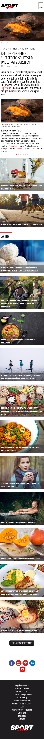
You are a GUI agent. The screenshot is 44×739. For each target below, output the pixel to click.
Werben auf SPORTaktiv (22, 701)
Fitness (14, 49)
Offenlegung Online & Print (22, 704)
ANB (22, 707)
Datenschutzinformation (22, 691)
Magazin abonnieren (22, 685)
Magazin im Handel (22, 688)
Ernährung (28, 49)
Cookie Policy (22, 697)
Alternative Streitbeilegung (22, 710)
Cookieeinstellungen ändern (22, 694)
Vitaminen (18, 148)
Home (4, 49)
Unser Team (22, 713)
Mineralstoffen (14, 146)
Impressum (22, 716)
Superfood (6, 87)
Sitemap (22, 719)
